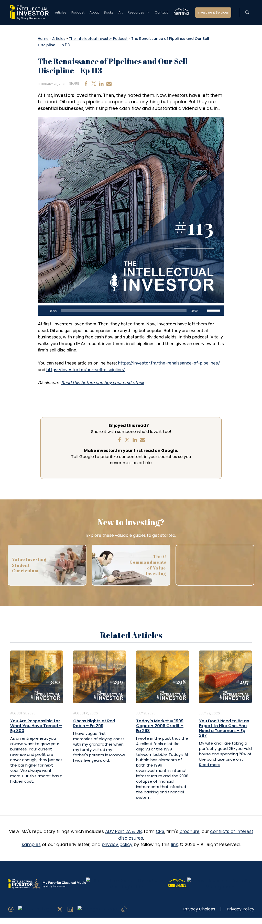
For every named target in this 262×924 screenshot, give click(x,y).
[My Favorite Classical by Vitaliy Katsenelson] (59, 884)
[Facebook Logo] (11, 909)
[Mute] (203, 310)
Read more (209, 764)
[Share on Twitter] (93, 83)
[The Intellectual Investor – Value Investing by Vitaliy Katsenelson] (29, 12)
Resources (136, 12)
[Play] (44, 310)
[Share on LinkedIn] (101, 83)
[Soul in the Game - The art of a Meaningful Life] (126, 884)
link (174, 844)
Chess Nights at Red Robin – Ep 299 (94, 723)
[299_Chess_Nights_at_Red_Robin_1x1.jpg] (99, 677)
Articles (60, 12)
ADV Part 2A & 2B (123, 831)
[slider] (214, 310)
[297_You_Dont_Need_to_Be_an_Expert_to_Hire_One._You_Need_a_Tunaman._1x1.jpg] (225, 677)
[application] (131, 310)
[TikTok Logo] (124, 909)
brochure (190, 831)
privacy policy (117, 844)
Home (43, 38)
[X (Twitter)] (60, 909)
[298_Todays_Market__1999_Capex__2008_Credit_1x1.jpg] (162, 677)
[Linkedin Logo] (70, 909)
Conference (181, 12)
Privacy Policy (240, 909)
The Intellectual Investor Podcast (98, 38)
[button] (247, 12)
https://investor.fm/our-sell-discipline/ (85, 369)
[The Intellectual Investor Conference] (177, 884)
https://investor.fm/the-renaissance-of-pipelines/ (169, 363)
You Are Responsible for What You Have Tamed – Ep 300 (36, 726)
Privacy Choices (199, 909)
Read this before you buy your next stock (102, 382)
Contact (161, 12)
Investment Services (213, 12)
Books (108, 12)
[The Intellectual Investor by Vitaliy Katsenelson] (20, 884)
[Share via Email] (109, 83)
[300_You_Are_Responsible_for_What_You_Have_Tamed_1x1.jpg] (36, 677)
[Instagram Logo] (97, 909)
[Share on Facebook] (86, 83)
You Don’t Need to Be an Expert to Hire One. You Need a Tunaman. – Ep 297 (224, 728)
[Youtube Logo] (35, 909)
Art (120, 12)
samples (31, 844)
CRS (160, 831)
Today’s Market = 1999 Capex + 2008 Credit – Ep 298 (159, 726)
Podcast (77, 12)
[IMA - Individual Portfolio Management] (220, 884)
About (94, 12)
